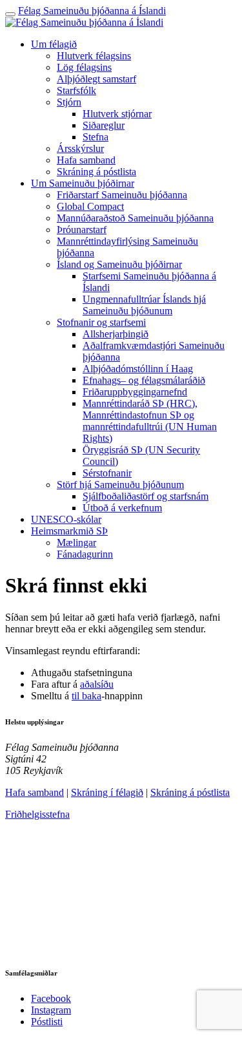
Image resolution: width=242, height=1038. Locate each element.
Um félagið (54, 44)
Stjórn (69, 102)
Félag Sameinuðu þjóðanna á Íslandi (92, 10)
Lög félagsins (84, 67)
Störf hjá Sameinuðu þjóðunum (120, 484)
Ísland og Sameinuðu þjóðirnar (119, 264)
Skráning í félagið (107, 792)
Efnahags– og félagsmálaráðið (144, 380)
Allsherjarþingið (115, 333)
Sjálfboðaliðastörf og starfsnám (145, 496)
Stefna (95, 136)
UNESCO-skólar (66, 519)
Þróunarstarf (81, 229)
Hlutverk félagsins (94, 55)
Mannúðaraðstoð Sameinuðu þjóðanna (135, 217)
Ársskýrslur (80, 148)
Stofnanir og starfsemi (101, 322)
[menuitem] (134, 108)
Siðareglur (104, 125)
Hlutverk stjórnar (117, 113)
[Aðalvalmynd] (10, 14)
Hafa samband (86, 160)
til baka (86, 695)
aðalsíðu (97, 684)
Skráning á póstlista (96, 171)
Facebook (51, 998)
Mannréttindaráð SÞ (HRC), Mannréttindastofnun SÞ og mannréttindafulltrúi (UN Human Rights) (150, 421)
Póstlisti (47, 1021)
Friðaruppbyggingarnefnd (135, 391)
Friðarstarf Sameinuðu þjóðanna (122, 194)
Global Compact (90, 206)
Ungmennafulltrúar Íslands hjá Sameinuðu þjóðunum (144, 305)
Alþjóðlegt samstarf (96, 78)
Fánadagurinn (85, 554)
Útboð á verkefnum (122, 507)
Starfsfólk (76, 90)
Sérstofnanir (107, 472)
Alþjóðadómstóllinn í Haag (138, 368)
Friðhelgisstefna (37, 814)
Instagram (51, 1010)
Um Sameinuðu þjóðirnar (82, 183)
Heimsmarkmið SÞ (69, 530)
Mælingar (76, 542)
